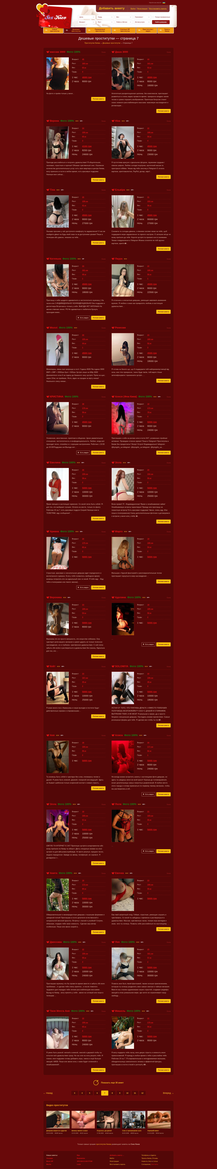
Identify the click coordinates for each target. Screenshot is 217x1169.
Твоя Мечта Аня (60, 1011)
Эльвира (49, 1158)
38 (83, 404)
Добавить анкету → (117, 1155)
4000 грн (87, 77)
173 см (150, 408)
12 (142, 1093)
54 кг (149, 547)
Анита (53, 873)
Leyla (79, 1164)
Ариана (54, 531)
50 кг (149, 136)
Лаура (118, 258)
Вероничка (81, 1158)
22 (148, 128)
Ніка (117, 121)
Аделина (120, 597)
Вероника (56, 597)
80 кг (84, 889)
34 (83, 266)
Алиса (119, 735)
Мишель (120, 1011)
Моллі (54, 327)
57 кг (84, 820)
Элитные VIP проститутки (122, 30)
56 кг (149, 205)
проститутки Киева (103, 1144)
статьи (155, 1161)
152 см (150, 474)
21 (148, 197)
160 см (85, 63)
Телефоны (145, 1155)
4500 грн (152, 146)
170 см (85, 408)
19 (148, 404)
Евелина (55, 462)
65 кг (84, 1027)
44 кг (84, 343)
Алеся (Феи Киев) (126, 396)
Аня (52, 735)
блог (149, 1161)
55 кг (149, 820)
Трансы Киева (165, 30)
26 (83, 470)
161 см (150, 63)
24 (83, 128)
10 (127, 1093)
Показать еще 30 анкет (112, 1083)
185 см (150, 609)
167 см (85, 678)
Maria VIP (49, 1161)
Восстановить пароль (158, 9)
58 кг (84, 478)
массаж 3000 (57, 52)
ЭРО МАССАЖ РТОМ (84, 1161)
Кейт (53, 666)
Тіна (52, 189)
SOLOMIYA (121, 666)
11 (135, 1093)
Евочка (119, 873)
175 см (85, 543)
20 (83, 197)
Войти (133, 9)
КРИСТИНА (56, 396)
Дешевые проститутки (73, 30)
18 (148, 605)
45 (83, 59)
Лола (118, 804)
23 (148, 335)
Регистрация (142, 9)
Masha (48, 1164)
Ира (78, 1155)
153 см (150, 201)
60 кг (84, 136)
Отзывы (155, 1158)
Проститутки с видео (145, 30)
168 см (150, 132)
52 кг (149, 343)
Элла (118, 462)
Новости (145, 1161)
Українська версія (155, 3)
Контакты (154, 1164)
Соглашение (146, 1164)
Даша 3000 (121, 52)
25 (148, 949)
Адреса (153, 1155)
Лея (117, 942)
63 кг (84, 68)
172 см (85, 885)
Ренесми (120, 327)
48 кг (84, 274)
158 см (150, 678)
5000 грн (152, 422)
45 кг (84, 682)
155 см (85, 339)
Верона (54, 121)
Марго (119, 531)
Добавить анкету (111, 8)
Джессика (56, 942)
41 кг (84, 205)
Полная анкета (98, 99)
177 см (150, 747)
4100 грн (87, 146)
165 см (150, 816)
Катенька (55, 258)
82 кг (84, 547)
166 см (150, 270)
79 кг (149, 412)
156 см (85, 954)
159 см (85, 132)
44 (148, 59)
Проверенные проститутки (96, 30)
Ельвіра (120, 189)
